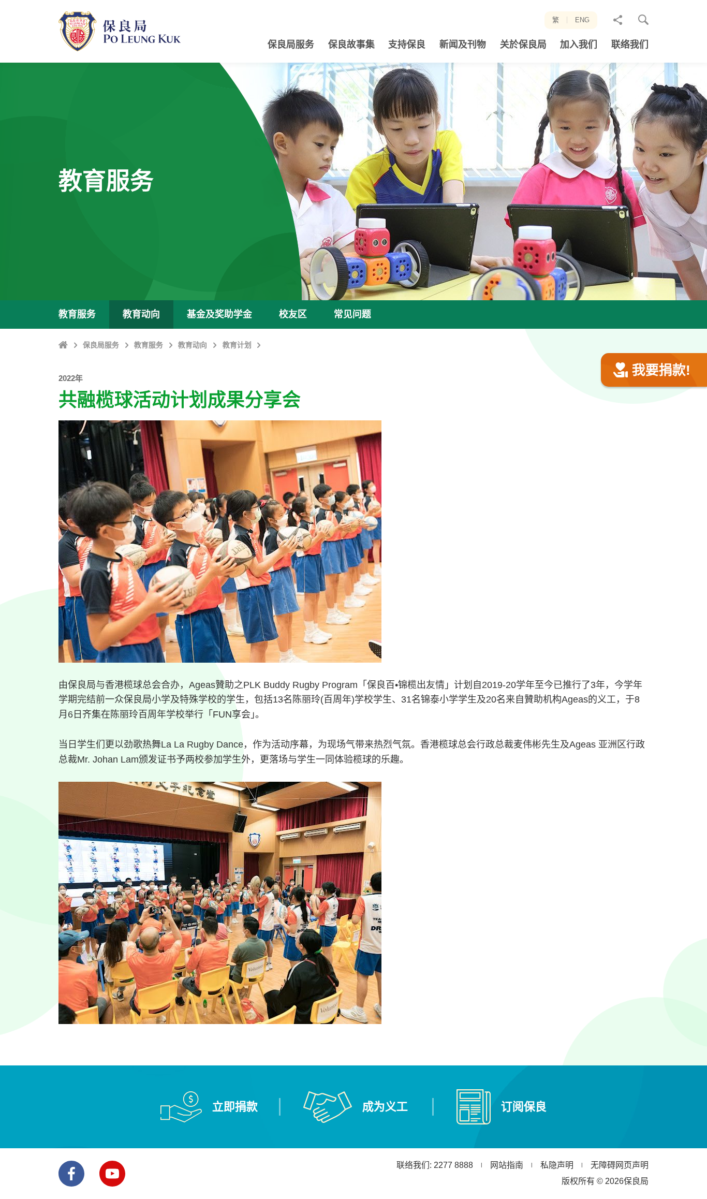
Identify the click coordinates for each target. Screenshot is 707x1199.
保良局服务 (101, 345)
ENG (582, 20)
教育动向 (192, 345)
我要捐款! (661, 370)
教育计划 (237, 345)
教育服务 (148, 345)
